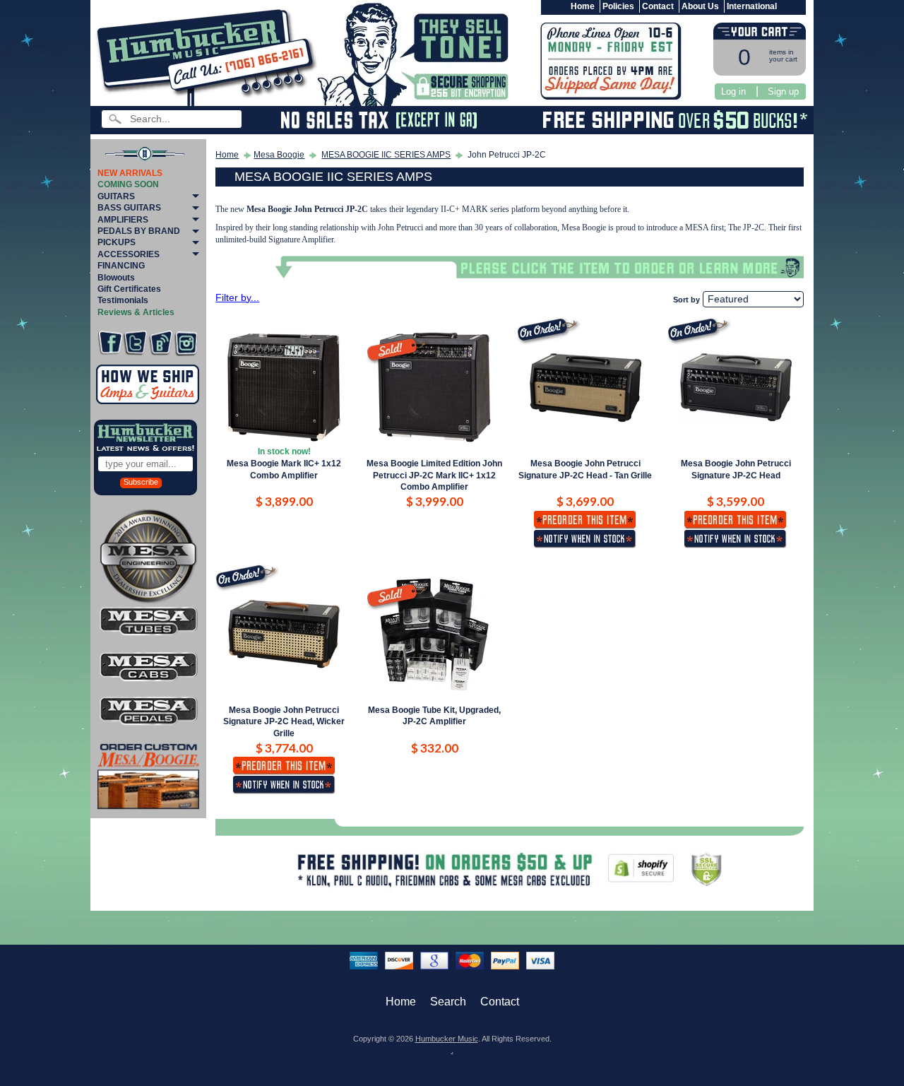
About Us (700, 6)
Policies (618, 6)
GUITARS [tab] (116, 196)
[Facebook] (109, 343)
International (752, 6)
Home (583, 6)
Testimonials (122, 300)
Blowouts (116, 278)
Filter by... (237, 298)
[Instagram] (186, 343)
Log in (733, 91)
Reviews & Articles (135, 312)
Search (448, 1002)
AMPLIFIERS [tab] (122, 220)
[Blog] (160, 343)
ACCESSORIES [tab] (128, 254)
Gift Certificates (129, 289)
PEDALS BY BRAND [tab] (138, 231)
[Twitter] (135, 343)
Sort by (686, 299)
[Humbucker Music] (208, 55)
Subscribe (141, 482)
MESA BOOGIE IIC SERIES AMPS (386, 154)
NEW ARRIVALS (129, 173)
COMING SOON (128, 184)
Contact (658, 6)
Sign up (783, 91)
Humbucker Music (446, 1038)
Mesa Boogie (279, 154)
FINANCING (121, 266)
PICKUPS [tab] (116, 242)
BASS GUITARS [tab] (129, 208)
